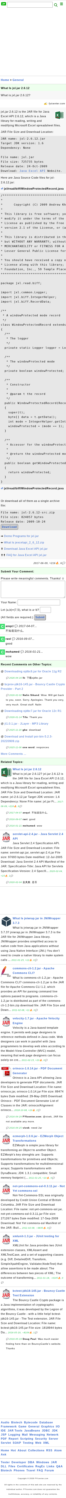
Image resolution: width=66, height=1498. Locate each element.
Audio (5, 1422)
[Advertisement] (33, 43)
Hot (13, 1450)
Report (13, 1438)
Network (53, 1434)
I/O (58, 1426)
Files (11, 1466)
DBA (31, 1462)
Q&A (59, 1466)
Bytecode (31, 1422)
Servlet (6, 1442)
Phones (19, 1470)
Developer (19, 1462)
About (22, 1450)
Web (38, 1442)
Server (53, 1438)
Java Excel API (32, 170)
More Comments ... (13, 753)
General (18, 80)
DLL (4, 1466)
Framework (9, 1426)
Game (22, 1426)
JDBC (46, 1430)
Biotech (16, 1422)
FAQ (40, 1470)
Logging (14, 1434)
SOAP (17, 1442)
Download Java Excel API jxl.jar (26, 548)
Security (41, 1438)
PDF (4, 1438)
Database (46, 1422)
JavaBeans (32, 1430)
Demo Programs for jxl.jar (21, 536)
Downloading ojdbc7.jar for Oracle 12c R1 (33, 710)
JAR (54, 1462)
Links (50, 1466)
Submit (40, 617)
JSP (4, 1434)
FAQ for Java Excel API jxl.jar (26, 555)
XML (46, 1442)
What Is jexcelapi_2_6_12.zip (24, 542)
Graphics (47, 1426)
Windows (42, 1462)
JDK (55, 1430)
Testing (28, 1442)
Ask (3, 1454)
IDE (3, 1430)
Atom (58, 1450)
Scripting (26, 1438)
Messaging (37, 1434)
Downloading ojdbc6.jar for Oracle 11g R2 (33, 671)
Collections (36, 1450)
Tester (5, 1462)
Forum (49, 1470)
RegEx (40, 1466)
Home (5, 80)
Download (9, 527)
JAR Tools (15, 1430)
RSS (49, 1450)
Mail (25, 1434)
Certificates (25, 1466)
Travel (30, 1470)
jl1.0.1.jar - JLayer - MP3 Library (26, 723)
